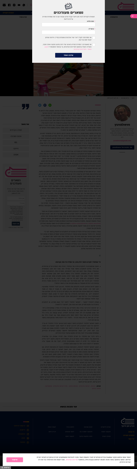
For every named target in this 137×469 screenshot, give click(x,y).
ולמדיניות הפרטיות (80, 49)
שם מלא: (90, 21)
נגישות (6, 467)
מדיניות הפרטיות (71, 460)
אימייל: (91, 29)
